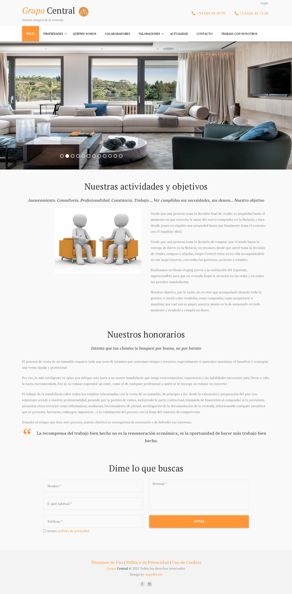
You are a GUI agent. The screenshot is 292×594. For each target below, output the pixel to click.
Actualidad (179, 34)
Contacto (204, 34)
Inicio (30, 34)
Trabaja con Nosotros (239, 34)
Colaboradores (117, 34)
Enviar (199, 521)
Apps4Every (153, 574)
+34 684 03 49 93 (211, 13)
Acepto (68, 531)
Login (264, 3)
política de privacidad (73, 531)
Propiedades (53, 34)
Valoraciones (149, 34)
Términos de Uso (107, 562)
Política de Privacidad (147, 562)
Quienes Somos (84, 34)
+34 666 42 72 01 (254, 13)
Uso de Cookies (186, 562)
